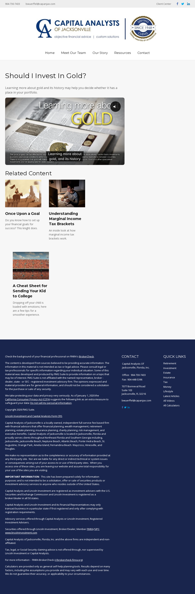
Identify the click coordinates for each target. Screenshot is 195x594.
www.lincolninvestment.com (21, 532)
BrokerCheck (86, 356)
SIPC (96, 529)
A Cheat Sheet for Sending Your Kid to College (30, 290)
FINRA (90, 529)
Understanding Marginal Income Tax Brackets (65, 218)
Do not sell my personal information (51, 403)
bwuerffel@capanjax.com (40, 4)
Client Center (163, 4)
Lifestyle (168, 391)
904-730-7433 (12, 4)
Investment (169, 368)
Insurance (169, 377)
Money (167, 386)
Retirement (169, 363)
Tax (165, 382)
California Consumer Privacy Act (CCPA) (27, 399)
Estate (167, 372)
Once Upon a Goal (22, 213)
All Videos (169, 400)
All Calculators (171, 405)
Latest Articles (171, 396)
